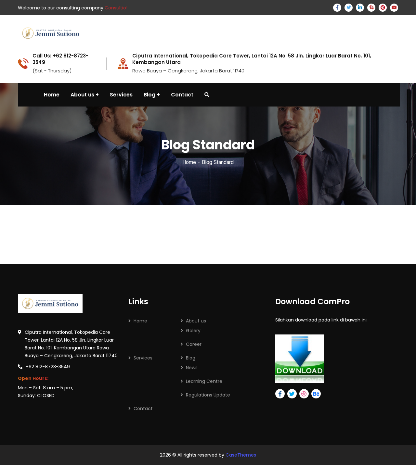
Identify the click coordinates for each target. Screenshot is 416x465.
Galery (193, 330)
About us (196, 321)
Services (143, 358)
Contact (143, 408)
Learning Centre (204, 381)
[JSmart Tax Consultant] (51, 33)
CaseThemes (241, 455)
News (192, 367)
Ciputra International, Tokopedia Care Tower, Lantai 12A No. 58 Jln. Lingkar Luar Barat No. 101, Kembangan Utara (251, 59)
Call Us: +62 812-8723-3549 (60, 59)
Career (194, 344)
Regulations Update (208, 395)
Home (189, 162)
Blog (190, 358)
